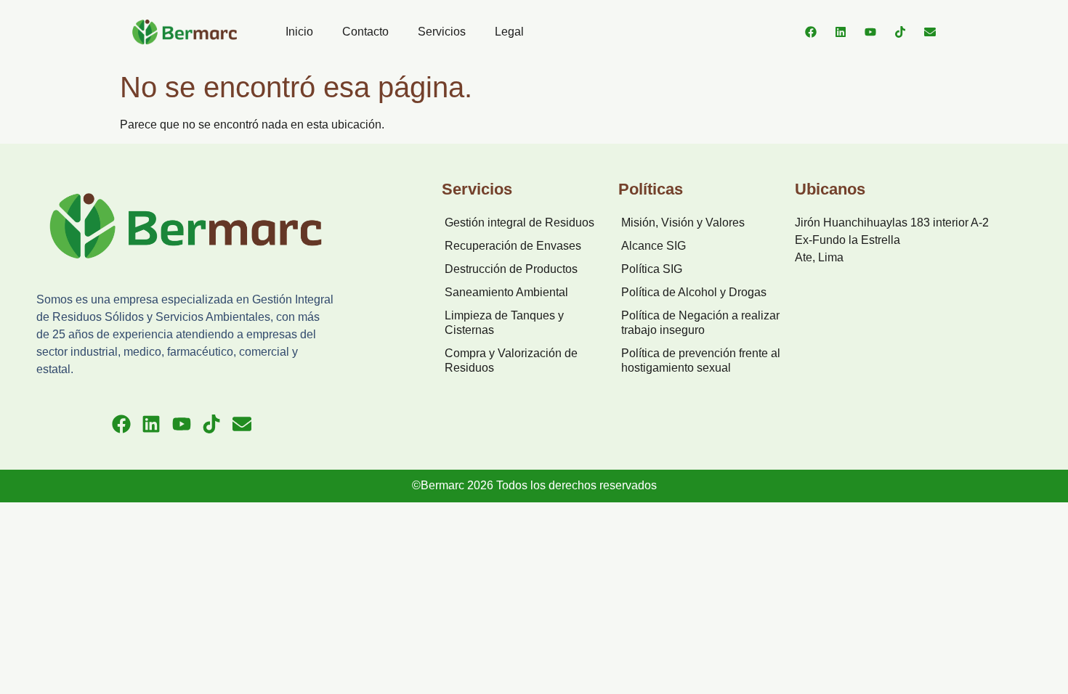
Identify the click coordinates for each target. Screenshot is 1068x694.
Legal (509, 31)
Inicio (299, 31)
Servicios (442, 31)
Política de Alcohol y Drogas (693, 292)
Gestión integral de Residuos (519, 222)
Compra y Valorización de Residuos (511, 360)
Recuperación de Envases (513, 246)
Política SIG (651, 269)
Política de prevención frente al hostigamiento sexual (700, 360)
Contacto (365, 31)
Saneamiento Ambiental (506, 292)
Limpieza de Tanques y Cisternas (504, 322)
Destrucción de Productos (511, 269)
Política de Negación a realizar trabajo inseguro (700, 322)
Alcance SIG (653, 246)
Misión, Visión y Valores (683, 222)
